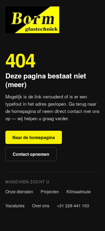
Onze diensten (19, 191)
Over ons (40, 205)
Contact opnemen (31, 154)
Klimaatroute (78, 191)
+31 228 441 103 (73, 205)
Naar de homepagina (33, 137)
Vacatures (14, 205)
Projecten (50, 191)
